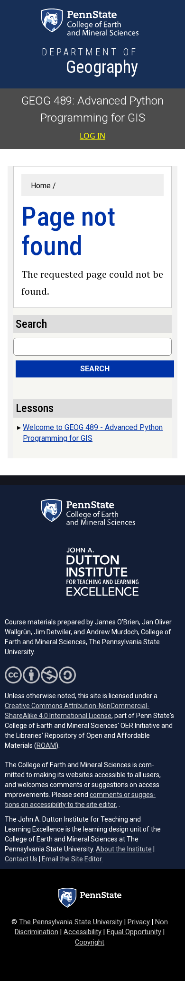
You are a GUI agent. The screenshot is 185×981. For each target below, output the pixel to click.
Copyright (89, 942)
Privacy (139, 922)
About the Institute (124, 849)
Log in (92, 136)
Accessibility (83, 932)
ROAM (46, 745)
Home (41, 185)
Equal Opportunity (134, 932)
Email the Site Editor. (72, 859)
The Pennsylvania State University (70, 922)
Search (95, 368)
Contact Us (21, 859)
